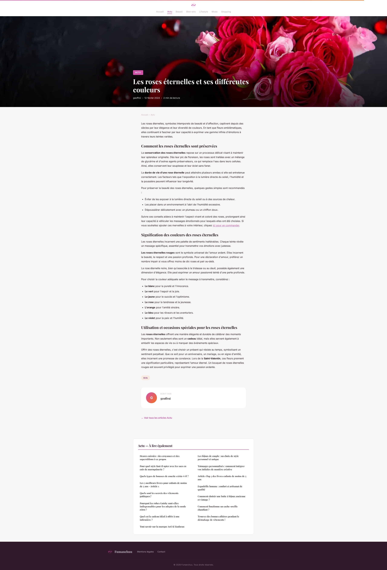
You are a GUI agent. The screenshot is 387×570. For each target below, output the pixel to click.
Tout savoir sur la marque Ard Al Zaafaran (162, 526)
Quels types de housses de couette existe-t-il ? (164, 476)
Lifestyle (203, 11)
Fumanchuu (123, 551)
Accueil (160, 11)
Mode (215, 11)
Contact (161, 551)
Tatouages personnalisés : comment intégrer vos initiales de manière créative (221, 468)
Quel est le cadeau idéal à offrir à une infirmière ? (159, 518)
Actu (169, 11)
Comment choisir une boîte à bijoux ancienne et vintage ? (222, 498)
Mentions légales (145, 551)
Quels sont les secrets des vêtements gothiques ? (159, 495)
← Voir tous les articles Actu (156, 417)
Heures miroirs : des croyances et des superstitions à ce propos (159, 458)
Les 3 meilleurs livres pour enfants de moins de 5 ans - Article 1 (163, 484)
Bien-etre (191, 11)
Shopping (226, 11)
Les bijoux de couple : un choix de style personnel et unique (218, 458)
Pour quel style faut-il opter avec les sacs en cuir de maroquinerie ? (163, 468)
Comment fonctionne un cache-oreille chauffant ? (218, 508)
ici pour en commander (226, 225)
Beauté (179, 11)
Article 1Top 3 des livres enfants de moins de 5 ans (222, 478)
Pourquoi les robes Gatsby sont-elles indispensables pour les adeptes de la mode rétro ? (163, 506)
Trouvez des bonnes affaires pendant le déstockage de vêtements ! (218, 518)
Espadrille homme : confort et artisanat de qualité (220, 488)
